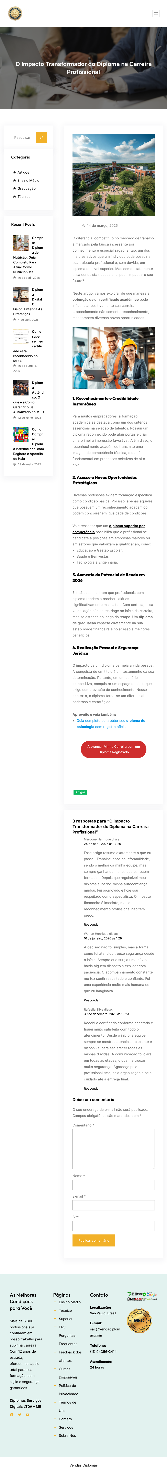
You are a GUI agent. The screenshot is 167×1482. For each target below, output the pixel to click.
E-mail (79, 1196)
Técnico (24, 196)
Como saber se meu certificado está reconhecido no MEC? (28, 346)
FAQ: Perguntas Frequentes (68, 1335)
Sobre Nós (67, 1435)
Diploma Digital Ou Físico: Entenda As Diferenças (28, 301)
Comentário (83, 1125)
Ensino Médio (28, 180)
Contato (65, 1419)
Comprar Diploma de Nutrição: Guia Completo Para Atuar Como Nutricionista (28, 255)
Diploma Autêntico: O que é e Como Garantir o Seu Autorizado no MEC (28, 397)
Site (76, 1217)
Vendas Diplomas (83, 1465)
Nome (79, 1176)
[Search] (41, 137)
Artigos (23, 172)
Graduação (27, 188)
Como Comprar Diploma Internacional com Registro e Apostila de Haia (28, 444)
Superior (66, 1319)
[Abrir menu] (156, 13)
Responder (92, 924)
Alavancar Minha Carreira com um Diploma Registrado (113, 749)
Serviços (66, 1427)
